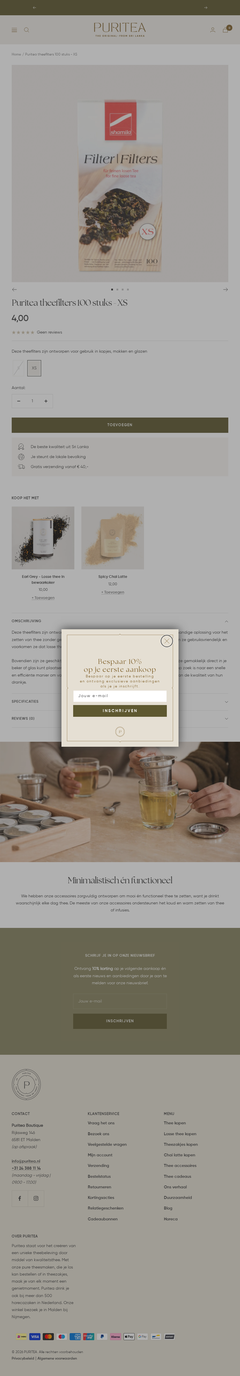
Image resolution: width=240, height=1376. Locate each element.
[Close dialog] (167, 641)
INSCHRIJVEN (120, 711)
